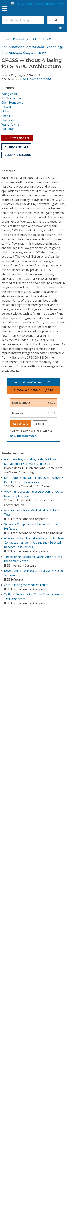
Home (5, 39)
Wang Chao (9, 94)
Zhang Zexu (9, 120)
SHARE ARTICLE (18, 146)
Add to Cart (20, 423)
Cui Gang (7, 129)
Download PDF (19, 138)
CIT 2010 (47, 39)
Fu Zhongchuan (12, 98)
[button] (61, 28)
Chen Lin (7, 116)
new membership (23, 436)
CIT (35, 39)
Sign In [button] (48, 390)
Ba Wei (6, 107)
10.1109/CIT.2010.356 (37, 79)
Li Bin (5, 111)
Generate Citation (18, 155)
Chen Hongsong (12, 103)
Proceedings (21, 39)
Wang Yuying (10, 124)
